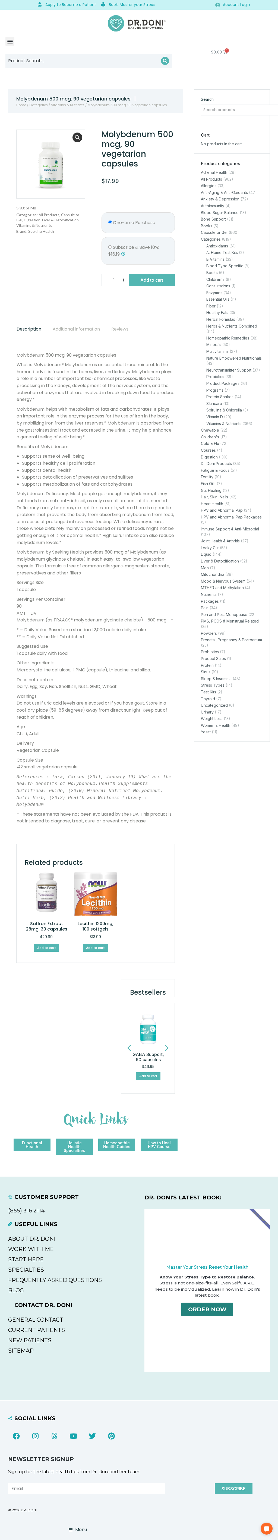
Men (205, 567)
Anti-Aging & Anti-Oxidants (224, 192)
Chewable (210, 430)
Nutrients (209, 594)
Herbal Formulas (220, 319)
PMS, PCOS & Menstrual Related (230, 621)
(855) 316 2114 (26, 1210)
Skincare (214, 403)
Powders (209, 633)
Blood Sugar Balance (220, 212)
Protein (207, 665)
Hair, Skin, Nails (214, 497)
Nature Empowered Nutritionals (234, 358)
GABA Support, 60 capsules (148, 1057)
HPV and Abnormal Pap (222, 510)
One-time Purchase (133, 222)
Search (207, 99)
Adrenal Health (214, 172)
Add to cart (151, 280)
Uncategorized (214, 705)
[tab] (29, 329)
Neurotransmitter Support (228, 369)
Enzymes (214, 292)
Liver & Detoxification (60, 220)
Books (206, 225)
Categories (38, 105)
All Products (49, 214)
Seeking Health (41, 231)
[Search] (165, 61)
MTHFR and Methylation (222, 587)
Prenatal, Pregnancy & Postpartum (231, 639)
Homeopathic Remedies (227, 337)
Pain (204, 607)
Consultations (218, 286)
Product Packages (222, 383)
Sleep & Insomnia (216, 678)
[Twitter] (92, 1436)
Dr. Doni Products (216, 463)
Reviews (119, 329)
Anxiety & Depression (220, 199)
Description (29, 329)
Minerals (213, 344)
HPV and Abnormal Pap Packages (231, 516)
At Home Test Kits (222, 252)
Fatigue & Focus (215, 470)
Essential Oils (217, 299)
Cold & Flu (210, 443)
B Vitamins (215, 259)
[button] (9, 41)
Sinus (205, 672)
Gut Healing (211, 490)
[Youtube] (73, 1436)
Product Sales (213, 658)
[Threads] (54, 1436)
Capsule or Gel (214, 232)
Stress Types (213, 685)
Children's (215, 279)
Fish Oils (208, 483)
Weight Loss (212, 718)
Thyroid (208, 698)
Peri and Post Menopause (224, 614)
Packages (210, 601)
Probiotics (215, 376)
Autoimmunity (212, 205)
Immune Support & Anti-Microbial (230, 529)
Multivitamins (217, 351)
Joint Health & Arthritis (220, 541)
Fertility (207, 476)
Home (21, 105)
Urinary (207, 711)
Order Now (207, 1309)
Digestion (32, 220)
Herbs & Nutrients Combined (231, 325)
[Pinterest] (111, 1436)
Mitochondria (212, 574)
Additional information (76, 329)
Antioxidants (217, 245)
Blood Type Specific (224, 265)
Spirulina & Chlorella (224, 410)
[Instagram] (35, 1436)
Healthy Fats (217, 312)
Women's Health (215, 725)
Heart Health (212, 503)
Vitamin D (214, 416)
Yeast (206, 732)
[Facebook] (16, 1436)
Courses (208, 450)
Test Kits (208, 692)
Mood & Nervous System (223, 581)
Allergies (208, 185)
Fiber (211, 305)
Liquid (206, 554)
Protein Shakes (219, 396)
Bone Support (213, 219)
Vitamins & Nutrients (67, 105)
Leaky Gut (210, 547)
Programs (214, 390)
